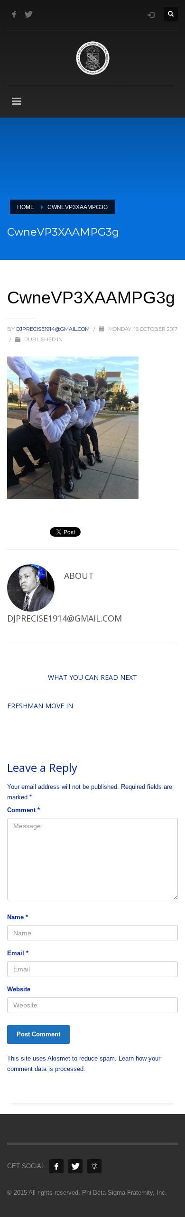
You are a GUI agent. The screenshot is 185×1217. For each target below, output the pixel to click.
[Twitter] (28, 14)
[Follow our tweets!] (75, 1166)
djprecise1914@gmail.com (53, 329)
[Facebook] (14, 14)
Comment (23, 810)
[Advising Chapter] (94, 1166)
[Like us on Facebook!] (56, 1166)
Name (17, 917)
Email (17, 953)
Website (18, 989)
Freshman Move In (40, 705)
